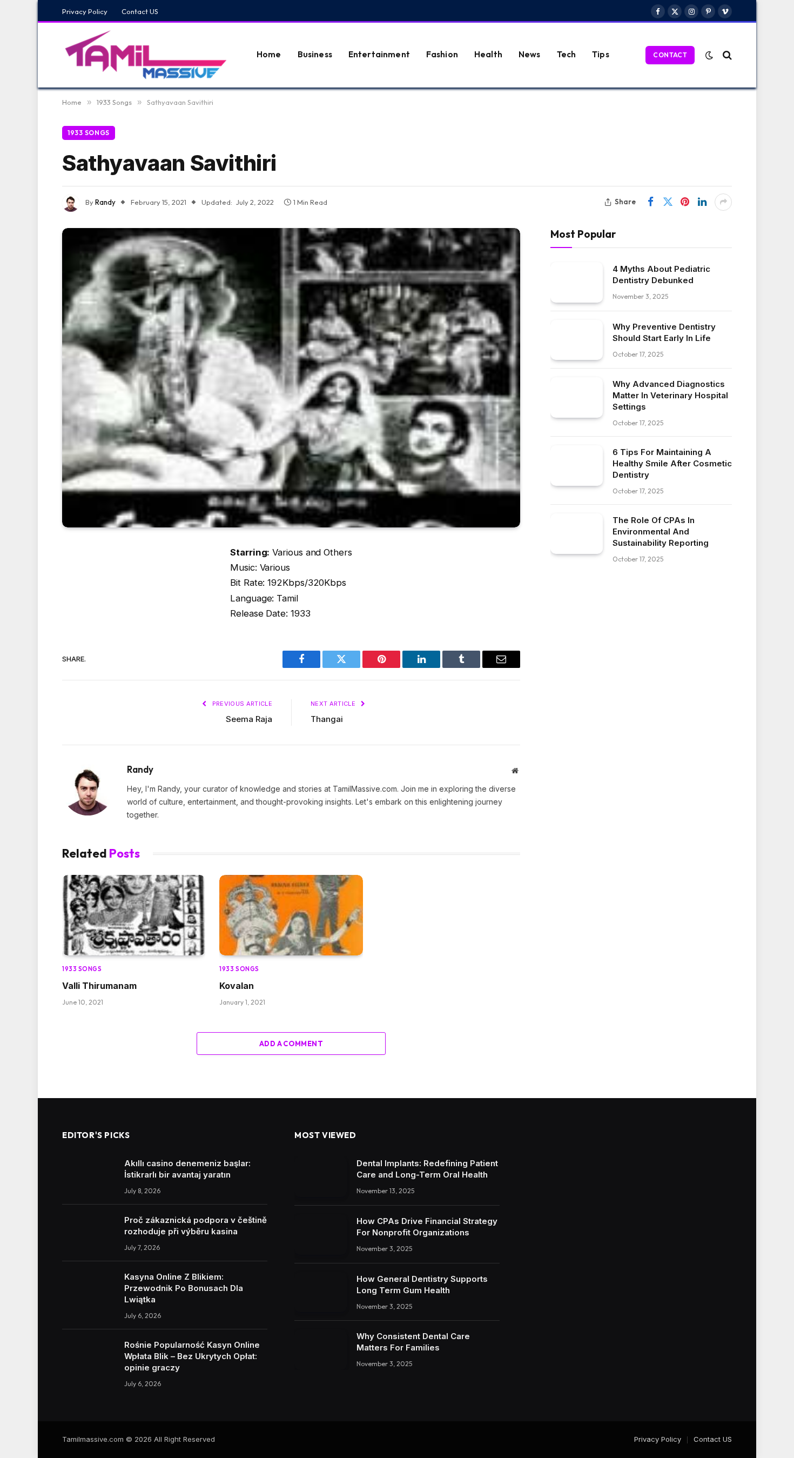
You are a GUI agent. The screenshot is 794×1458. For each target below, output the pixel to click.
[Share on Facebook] (650, 202)
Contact (670, 55)
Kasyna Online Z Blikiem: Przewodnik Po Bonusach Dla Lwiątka (183, 1288)
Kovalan (236, 985)
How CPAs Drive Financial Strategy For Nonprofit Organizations (426, 1227)
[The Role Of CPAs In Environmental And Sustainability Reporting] (576, 533)
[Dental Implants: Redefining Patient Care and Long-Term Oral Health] (320, 1176)
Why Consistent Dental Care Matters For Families (413, 1342)
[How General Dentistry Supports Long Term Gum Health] (320, 1292)
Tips (600, 54)
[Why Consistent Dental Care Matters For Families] (320, 1349)
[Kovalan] (290, 915)
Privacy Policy (84, 11)
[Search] (726, 55)
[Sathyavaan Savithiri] (291, 377)
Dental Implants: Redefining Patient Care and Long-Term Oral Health (427, 1169)
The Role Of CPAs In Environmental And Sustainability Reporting (661, 531)
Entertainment (379, 54)
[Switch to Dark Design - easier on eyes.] (709, 55)
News (530, 54)
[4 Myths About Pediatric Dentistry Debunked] (576, 282)
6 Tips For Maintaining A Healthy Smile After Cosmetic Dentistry (672, 463)
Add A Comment (291, 1043)
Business (315, 54)
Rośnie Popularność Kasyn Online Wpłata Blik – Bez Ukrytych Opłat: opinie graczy (192, 1356)
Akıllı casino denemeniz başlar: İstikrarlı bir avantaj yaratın (187, 1169)
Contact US (140, 11)
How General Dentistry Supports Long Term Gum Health (422, 1284)
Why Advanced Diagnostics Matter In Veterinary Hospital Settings (670, 395)
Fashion (442, 54)
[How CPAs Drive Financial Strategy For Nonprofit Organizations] (320, 1234)
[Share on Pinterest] (685, 202)
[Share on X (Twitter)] (668, 202)
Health (488, 54)
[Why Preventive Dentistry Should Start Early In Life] (576, 339)
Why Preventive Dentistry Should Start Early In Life (664, 332)
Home (269, 54)
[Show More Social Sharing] (723, 202)
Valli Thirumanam (99, 985)
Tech (566, 54)
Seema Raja (249, 719)
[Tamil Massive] (146, 55)
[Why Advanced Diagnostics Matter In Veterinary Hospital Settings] (576, 397)
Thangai (327, 719)
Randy (105, 202)
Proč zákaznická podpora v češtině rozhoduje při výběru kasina (195, 1225)
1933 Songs (89, 133)
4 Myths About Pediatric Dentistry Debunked (661, 274)
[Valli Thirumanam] (133, 915)
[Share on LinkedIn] (702, 202)
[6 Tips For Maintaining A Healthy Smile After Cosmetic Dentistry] (576, 465)
